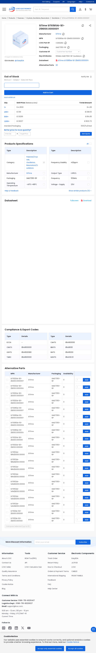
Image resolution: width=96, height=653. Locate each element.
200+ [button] (6, 112)
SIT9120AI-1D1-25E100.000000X (17, 387)
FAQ (49, 584)
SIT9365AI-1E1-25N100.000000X (17, 424)
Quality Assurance (9, 571)
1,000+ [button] (6, 121)
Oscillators (55, 18)
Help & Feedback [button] (11, 191)
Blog (3, 588)
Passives (21, 18)
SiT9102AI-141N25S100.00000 (18, 482)
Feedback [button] (52, 580)
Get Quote (86, 134)
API (64, 2)
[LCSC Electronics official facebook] (10, 628)
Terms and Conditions (11, 575)
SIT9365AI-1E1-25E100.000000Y (17, 416)
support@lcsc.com (15, 606)
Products (12, 18)
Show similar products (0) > (80, 191)
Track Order (52, 558)
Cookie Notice (7, 584)
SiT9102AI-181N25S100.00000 (18, 453)
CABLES (74, 571)
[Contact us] (93, 629)
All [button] (88, 144)
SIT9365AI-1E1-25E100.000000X (17, 431)
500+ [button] (6, 116)
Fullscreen (74, 200)
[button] (4, 9)
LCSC (74, 567)
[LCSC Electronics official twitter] (22, 628)
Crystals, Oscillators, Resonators (37, 18)
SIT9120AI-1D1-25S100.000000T (17, 379)
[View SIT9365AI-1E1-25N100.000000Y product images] (20, 39)
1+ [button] (5, 107)
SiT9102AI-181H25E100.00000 (18, 475)
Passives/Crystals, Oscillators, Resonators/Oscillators (32, 162)
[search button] (73, 9)
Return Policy (53, 563)
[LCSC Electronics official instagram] (3, 628)
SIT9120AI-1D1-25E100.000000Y (17, 401)
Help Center (52, 588)
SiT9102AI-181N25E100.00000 (18, 460)
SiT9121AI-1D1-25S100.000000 (17, 512)
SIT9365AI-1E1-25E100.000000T (17, 409)
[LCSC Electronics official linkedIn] (16, 628)
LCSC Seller (6, 567)
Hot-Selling (46, 2)
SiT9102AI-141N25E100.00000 (18, 490)
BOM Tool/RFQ (31, 558)
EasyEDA (75, 558)
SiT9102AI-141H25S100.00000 (18, 497)
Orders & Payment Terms (58, 571)
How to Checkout (55, 567)
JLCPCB (75, 563)
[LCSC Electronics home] (20, 9)
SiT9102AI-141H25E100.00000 (18, 504)
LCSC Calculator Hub (33, 567)
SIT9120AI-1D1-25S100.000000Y (17, 394)
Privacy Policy (7, 580)
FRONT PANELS (77, 575)
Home (4, 18)
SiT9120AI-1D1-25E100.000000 (17, 446)
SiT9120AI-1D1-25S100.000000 (17, 438)
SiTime (58, 34)
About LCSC (6, 558)
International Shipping (57, 575)
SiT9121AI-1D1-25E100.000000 (17, 519)
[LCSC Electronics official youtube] (29, 628)
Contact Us (90, 2)
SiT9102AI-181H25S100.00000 (18, 468)
